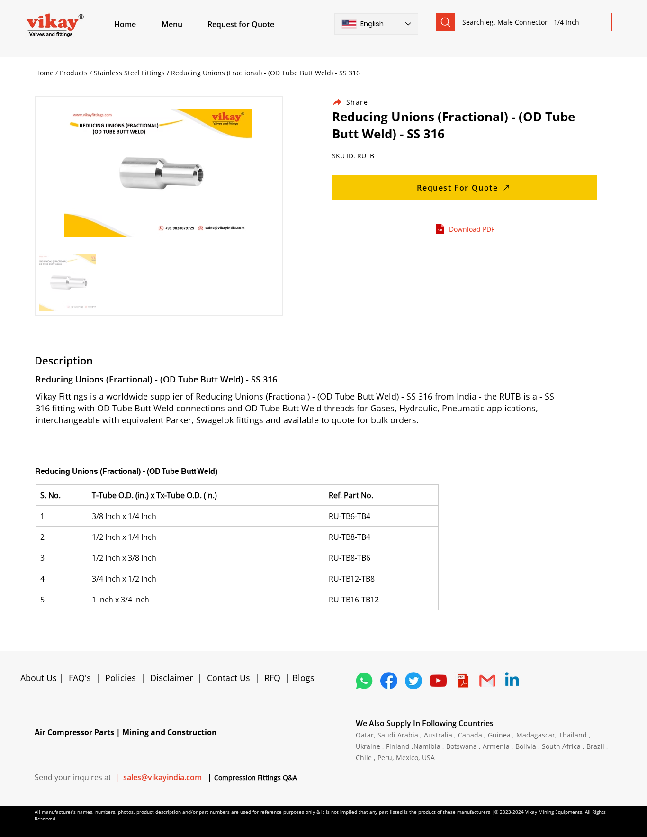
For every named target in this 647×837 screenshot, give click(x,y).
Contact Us (228, 677)
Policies (120, 677)
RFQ (273, 677)
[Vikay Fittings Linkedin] (512, 680)
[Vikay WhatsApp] (364, 680)
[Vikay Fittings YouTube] (438, 680)
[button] (183, 24)
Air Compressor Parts (74, 732)
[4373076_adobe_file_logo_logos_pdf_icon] (462, 680)
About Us (39, 677)
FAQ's (80, 677)
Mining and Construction (169, 732)
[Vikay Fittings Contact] (487, 680)
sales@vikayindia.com (162, 777)
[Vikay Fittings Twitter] (413, 680)
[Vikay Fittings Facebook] (388, 680)
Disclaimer (174, 677)
